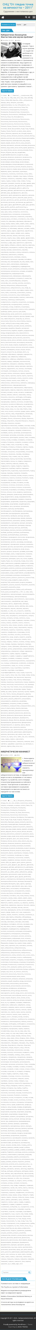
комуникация (5, 960)
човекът (12, 739)
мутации (19, 352)
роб (22, 589)
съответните (22, 663)
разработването (6, 570)
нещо (2, 406)
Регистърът (4, 580)
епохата (3, 893)
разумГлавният (18, 573)
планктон (11, 1083)
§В (14, 800)
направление (5, 364)
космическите (13, 309)
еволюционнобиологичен (9, 881)
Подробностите (5, 471)
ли (23, 319)
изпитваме (17, 257)
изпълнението (5, 259)
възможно (11, 157)
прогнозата (21, 537)
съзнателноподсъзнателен (17, 661)
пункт (18, 558)
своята (31, 606)
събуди (22, 651)
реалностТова (30, 577)
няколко (7, 414)
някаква (18, 1036)
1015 (5, 98)
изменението (12, 254)
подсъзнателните (24, 471)
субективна (15, 646)
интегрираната (15, 933)
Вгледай (24, 133)
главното (9, 176)
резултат (25, 580)
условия (18, 703)
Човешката (20, 741)
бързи (8, 131)
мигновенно (11, 335)
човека (7, 739)
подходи (3, 473)
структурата (20, 644)
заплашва (14, 907)
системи (15, 618)
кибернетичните (15, 952)
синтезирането (23, 615)
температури (26, 680)
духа (27, 205)
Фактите (18, 708)
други (10, 205)
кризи (12, 314)
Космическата (12, 964)
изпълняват (25, 922)
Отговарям (4, 447)
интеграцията (27, 931)
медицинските (28, 330)
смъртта (29, 627)
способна (17, 634)
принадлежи (15, 523)
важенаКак (4, 822)
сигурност (28, 613)
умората (10, 699)
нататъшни (16, 373)
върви (15, 169)
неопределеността (6, 1026)
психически (13, 556)
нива (11, 406)
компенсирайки (13, 297)
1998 (11, 98)
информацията (26, 276)
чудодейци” (11, 744)
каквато (19, 943)
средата (16, 637)
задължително (5, 233)
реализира (16, 575)
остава (3, 444)
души (2, 207)
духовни (31, 205)
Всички (10, 150)
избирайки (17, 917)
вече (14, 138)
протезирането (28, 547)
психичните (4, 558)
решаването (4, 585)
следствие (26, 620)
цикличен (4, 734)
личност (27, 319)
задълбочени (29, 231)
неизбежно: (13, 1019)
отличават (4, 452)
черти (11, 737)
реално (8, 577)
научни (19, 376)
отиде (26, 1074)
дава (24, 183)
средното (22, 637)
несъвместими (5, 1031)
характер (17, 725)
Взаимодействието (24, 824)
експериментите (19, 891)
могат (6, 345)
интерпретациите (6, 938)
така (19, 675)
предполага (21, 1109)
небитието (23, 383)
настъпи (20, 371)
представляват (14, 504)
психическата (5, 556)
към (2, 319)
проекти (25, 539)
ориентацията (14, 437)
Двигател (23, 865)
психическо (20, 556)
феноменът (4, 713)
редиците (15, 580)
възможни (4, 157)
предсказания (5, 1112)
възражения (29, 164)
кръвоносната (27, 314)
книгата (3, 290)
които (2, 292)
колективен (13, 957)
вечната (18, 138)
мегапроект (25, 328)
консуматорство (5, 304)
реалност (14, 577)
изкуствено (12, 252)
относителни (25, 1076)
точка (20, 687)
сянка (12, 675)
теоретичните (18, 682)
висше (19, 831)
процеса (3, 551)
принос (23, 1126)
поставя (26, 482)
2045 (25, 98)
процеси (9, 551)
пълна (25, 558)
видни (28, 140)
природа (28, 525)
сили (7, 615)
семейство (27, 611)
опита (32, 1052)
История (9, 941)
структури (28, 644)
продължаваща (5, 1135)
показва (19, 475)
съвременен (28, 651)
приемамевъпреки (24, 1121)
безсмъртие (4, 112)
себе (11, 611)
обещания (12, 416)
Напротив (27, 364)
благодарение (29, 817)
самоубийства (16, 601)
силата (3, 615)
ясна (17, 746)
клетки (14, 955)
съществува (10, 670)
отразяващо (25, 454)
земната (7, 240)
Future (2, 100)
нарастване (10, 366)
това (4, 687)
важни (29, 131)
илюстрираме (15, 262)
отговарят (20, 1071)
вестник (9, 138)
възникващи (4, 848)
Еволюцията (12, 884)
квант (2, 948)
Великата (14, 136)
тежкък (10, 680)
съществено (26, 668)
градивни (4, 860)
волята (21, 148)
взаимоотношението (19, 827)
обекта (32, 1038)
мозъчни (18, 347)
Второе (3, 152)
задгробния (20, 231)
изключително (16, 250)
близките (3, 126)
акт (10, 803)
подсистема (14, 471)
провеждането (12, 537)
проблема (16, 532)
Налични (3, 361)
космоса (21, 309)
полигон (30, 475)
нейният (9, 395)
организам (16, 433)
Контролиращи (13, 962)
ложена (3, 976)
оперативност (24, 428)
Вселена (26, 838)
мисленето (26, 338)
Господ (28, 181)
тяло (4, 694)
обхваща (3, 421)
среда (11, 637)
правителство (20, 1104)
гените (31, 853)
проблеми (4, 535)
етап (28, 219)
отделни (25, 447)
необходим (19, 397)
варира (17, 822)
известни (24, 245)
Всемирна (4, 841)
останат (27, 1069)
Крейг (24, 311)
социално (4, 632)
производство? (5, 544)
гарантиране (18, 853)
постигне (26, 485)
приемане (4, 1123)
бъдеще (31, 129)
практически (27, 492)
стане (11, 639)
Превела (3, 494)
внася (31, 834)
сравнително (5, 637)
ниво (15, 406)
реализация (8, 575)
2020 (21, 98)
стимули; (9, 642)
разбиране (10, 566)
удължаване (23, 696)
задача (9, 231)
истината (27, 938)
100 (2, 98)
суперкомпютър (5, 651)
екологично (24, 212)
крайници (4, 311)
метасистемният (16, 986)
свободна (25, 604)
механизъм (23, 990)
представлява (5, 504)
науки (2, 376)
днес (31, 869)
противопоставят (6, 1142)
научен (7, 376)
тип (26, 684)
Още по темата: (7, 91)
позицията (24, 473)
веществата (4, 824)
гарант (9, 171)
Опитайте (4, 1055)
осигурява (32, 1064)
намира (9, 361)
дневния (27, 869)
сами (27, 592)
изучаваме (26, 924)
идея (2, 245)
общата (31, 1043)
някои (3, 414)
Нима (2, 409)
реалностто (21, 577)
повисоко (27, 1085)
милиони (25, 335)
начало (19, 378)
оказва (33, 425)
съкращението (30, 661)
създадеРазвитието (28, 656)
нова (21, 409)
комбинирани (27, 957)
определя (18, 430)
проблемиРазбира (13, 535)
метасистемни (23, 983)
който (7, 292)
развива (16, 566)
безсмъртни (22, 810)
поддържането (5, 466)
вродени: (9, 838)
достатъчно (10, 200)
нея (6, 406)
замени (32, 905)
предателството (9, 497)
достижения (19, 202)
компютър (4, 300)
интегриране (25, 933)
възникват (27, 846)
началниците (12, 378)
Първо (8, 561)
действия (3, 193)
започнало (21, 235)
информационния (6, 276)
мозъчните (25, 347)
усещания (13, 703)
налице (28, 1005)
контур (11, 307)
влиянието (26, 834)
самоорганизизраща (7, 596)
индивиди (27, 926)
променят (4, 547)
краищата (31, 309)
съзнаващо (18, 658)
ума (2, 699)
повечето (21, 1085)
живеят (20, 898)
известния (31, 245)
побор (3, 1085)
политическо (5, 478)
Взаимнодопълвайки (28, 138)
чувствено (4, 744)
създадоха (4, 658)
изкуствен (25, 250)
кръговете (4, 316)
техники (3, 684)
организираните (25, 1062)
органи (10, 433)
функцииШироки (6, 722)
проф (22, 549)
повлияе (21, 463)
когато (14, 290)
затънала (3, 238)
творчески (28, 677)
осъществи (18, 444)
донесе (14, 197)
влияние (3, 148)
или (9, 262)
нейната (3, 395)
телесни (19, 680)
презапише (16, 506)
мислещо (3, 340)
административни (6, 105)
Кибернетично (5, 288)
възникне (19, 159)
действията (29, 867)
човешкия (27, 741)
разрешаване (5, 573)
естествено (14, 219)
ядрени (9, 746)
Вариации (11, 822)
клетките (19, 955)
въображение (5, 850)
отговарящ (26, 1071)
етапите (3, 221)
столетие (21, 642)
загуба (32, 228)
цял (16, 734)
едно (6, 212)
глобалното (11, 178)
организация (5, 435)
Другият (11, 876)
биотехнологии (19, 124)
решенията (12, 587)
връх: (14, 838)
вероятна (3, 138)
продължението (6, 539)
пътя (27, 561)
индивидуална (15, 266)
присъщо (17, 528)
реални (3, 577)
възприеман (20, 848)
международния (10, 333)
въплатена (11, 167)
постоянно (12, 1102)
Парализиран (5, 459)
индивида (20, 926)
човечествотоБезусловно (8, 741)
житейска (27, 226)
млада (17, 993)
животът (10, 903)
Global (7, 100)
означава (27, 425)
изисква (3, 250)
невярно (3, 1017)
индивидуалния (25, 266)
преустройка (24, 513)
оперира (31, 428)
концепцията (5, 309)
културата (16, 316)
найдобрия (20, 359)
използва (3, 922)
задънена (20, 905)
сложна (3, 623)
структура (13, 644)
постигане (12, 485)
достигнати (4, 202)
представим (30, 501)
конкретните (22, 302)
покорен (25, 475)
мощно (28, 349)
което (31, 290)
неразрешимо (13, 1028)
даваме (29, 183)
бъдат (23, 129)
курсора (22, 316)
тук (7, 691)
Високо (18, 143)
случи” (30, 625)
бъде (26, 129)
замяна (27, 233)
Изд (26, 247)
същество (4, 670)
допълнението (13, 874)
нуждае (23, 411)
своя (27, 606)
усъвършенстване (25, 706)
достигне (25, 874)
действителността (20, 867)
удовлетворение (6, 696)
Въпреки (23, 167)
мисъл (14, 340)
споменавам (20, 632)
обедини (22, 1038)
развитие (23, 566)
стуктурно (4, 646)
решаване (29, 582)
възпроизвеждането (18, 164)
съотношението (6, 665)
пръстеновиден (5, 554)
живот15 (9, 900)
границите (11, 183)
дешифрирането (16, 193)
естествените (17, 893)
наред (16, 366)
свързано (25, 608)
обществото (10, 421)
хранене (23, 727)
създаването (4, 656)
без (27, 107)
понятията (24, 1095)
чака (24, 734)
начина (3, 380)
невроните (19, 390)
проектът (13, 542)
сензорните (4, 613)
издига (20, 919)
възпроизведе (15, 162)
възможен (4, 843)
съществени (18, 668)
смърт (16, 627)
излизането (24, 252)
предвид (19, 1107)
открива (30, 447)
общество (20, 1045)
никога (3, 1033)
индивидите (4, 929)
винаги (13, 143)
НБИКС (23, 380)
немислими (22, 395)
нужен (28, 411)
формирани (4, 720)
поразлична (4, 1097)
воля (16, 148)
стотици (27, 642)
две (16, 186)
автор (8, 102)
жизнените (20, 226)
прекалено (4, 509)
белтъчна (4, 117)
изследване (27, 259)
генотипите (10, 855)
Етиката (26, 895)
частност (3, 737)
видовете (24, 829)
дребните (29, 202)
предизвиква (4, 499)
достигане (23, 200)
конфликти (17, 307)
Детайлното (14, 869)
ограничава (10, 1050)
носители (17, 411)
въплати (18, 167)
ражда (31, 563)
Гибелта (3, 176)
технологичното (19, 684)
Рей (9, 582)
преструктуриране (14, 513)
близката (27, 124)
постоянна (12, 487)
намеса (17, 1007)
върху (19, 169)
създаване (24, 653)
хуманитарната (5, 729)
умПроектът (17, 699)
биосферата (20, 817)
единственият (16, 886)
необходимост (21, 1024)
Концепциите (30, 962)
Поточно (3, 492)
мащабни (16, 981)
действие (10, 190)
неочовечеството (6, 399)
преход (11, 1119)
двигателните (22, 186)
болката (28, 126)
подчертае (17, 473)
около (3, 428)
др (25, 202)
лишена (28, 321)
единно (8, 886)
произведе (20, 542)
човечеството (20, 739)
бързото (13, 131)
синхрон (31, 615)
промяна (3, 1140)
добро (17, 872)
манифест (4, 326)
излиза (18, 252)
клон (23, 955)
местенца (3, 335)
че (7, 737)
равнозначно (9, 563)
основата (3, 442)
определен (11, 430)
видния (3, 143)
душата (21, 876)
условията (25, 703)
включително (10, 834)
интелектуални (5, 271)
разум (12, 573)
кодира (21, 290)
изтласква (4, 262)
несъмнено (4, 404)
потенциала (20, 1102)
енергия (3, 219)
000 (31, 95)
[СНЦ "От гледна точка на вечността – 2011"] (3, 17)
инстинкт (3, 931)
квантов (3, 285)
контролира (4, 307)
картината (12, 945)
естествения (25, 893)
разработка (22, 570)
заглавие (26, 228)
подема (13, 466)
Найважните (22, 357)
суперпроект (15, 651)
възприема (26, 159)
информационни (6, 273)
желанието (4, 898)
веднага (29, 133)
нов (17, 409)
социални (27, 630)
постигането (19, 485)
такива (28, 675)
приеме (23, 518)
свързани (19, 608)
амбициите (4, 107)
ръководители (13, 592)
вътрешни (25, 169)
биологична (16, 119)
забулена (25, 903)
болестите (22, 126)
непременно (25, 1026)
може (30, 345)
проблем (9, 532)
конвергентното (6, 302)
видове (8, 143)
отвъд (26, 444)
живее (17, 224)
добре (12, 872)
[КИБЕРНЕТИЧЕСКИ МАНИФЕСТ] (11, 758)
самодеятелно (5, 594)
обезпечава (28, 414)
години (8, 181)
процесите (16, 551)
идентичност (20, 243)
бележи (12, 812)
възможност (18, 157)
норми (8, 1036)
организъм (27, 435)
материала (22, 979)
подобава (12, 468)
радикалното (25, 563)
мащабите (11, 328)
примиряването (5, 523)
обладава (4, 418)
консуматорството (16, 304)
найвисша (13, 359)
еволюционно (30, 879)
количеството (21, 292)
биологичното (22, 121)
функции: (23, 720)
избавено (12, 245)
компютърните (19, 300)
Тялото (8, 694)
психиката (29, 554)
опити (22, 1055)
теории (26, 682)
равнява (16, 1147)
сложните (14, 623)
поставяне (4, 1100)
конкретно (13, 960)
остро (12, 444)
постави (25, 1097)
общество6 (27, 1045)
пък (21, 558)
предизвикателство (25, 497)
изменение (4, 254)
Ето (7, 221)
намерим (11, 1007)
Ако (28, 105)
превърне (4, 1107)
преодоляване (20, 1116)
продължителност (6, 1138)
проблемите (23, 535)
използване (10, 922)
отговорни (18, 447)
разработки (30, 570)
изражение (13, 259)
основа (8, 440)
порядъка (11, 480)
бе (31, 805)
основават (15, 1066)
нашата (14, 380)
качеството (27, 283)
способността (25, 634)
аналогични (24, 803)
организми (20, 435)
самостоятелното (19, 599)
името (8, 264)
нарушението (11, 368)
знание (9, 914)
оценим (10, 1081)
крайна (20, 967)
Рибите (18, 589)
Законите (26, 905)
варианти (15, 133)
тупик (10, 691)
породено (4, 480)
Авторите (13, 102)
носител (10, 411)
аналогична (17, 107)
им (20, 262)
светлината (4, 604)
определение (12, 1057)
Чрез (32, 741)
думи (23, 205)
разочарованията (27, 568)
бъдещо (3, 131)
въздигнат (20, 155)
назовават (19, 1002)
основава (14, 440)
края (19, 311)
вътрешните (4, 853)
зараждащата (12, 910)
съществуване (19, 670)
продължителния (16, 539)
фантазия (24, 708)
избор (3, 919)
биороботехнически (7, 124)
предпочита (22, 501)
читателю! (31, 737)
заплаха (15, 235)
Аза (16, 105)
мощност (3, 352)
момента (3, 349)
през (11, 506)
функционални (26, 722)
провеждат (25, 1131)
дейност (19, 188)
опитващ (17, 1055)
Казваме (11, 943)
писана (12, 461)
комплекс (22, 297)
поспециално (18, 1097)
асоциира (17, 805)
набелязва (4, 354)
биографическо (18, 117)
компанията (4, 297)
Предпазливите (5, 501)
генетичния (19, 174)
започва (20, 907)
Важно (3, 133)
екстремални (16, 214)
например (21, 364)
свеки (26, 601)
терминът (31, 682)
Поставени (20, 482)
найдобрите (21, 1005)
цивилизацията (27, 732)
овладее (3, 1050)
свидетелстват (18, 604)
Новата (25, 409)
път (12, 561)
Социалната (19, 630)
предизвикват (13, 499)
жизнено (16, 903)
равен (2, 563)
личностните (5, 321)
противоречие (25, 1142)
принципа (29, 523)
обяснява (4, 423)
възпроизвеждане (6, 164)
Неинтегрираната (15, 1021)
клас (23, 288)
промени (22, 544)
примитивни (24, 1123)
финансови (27, 715)
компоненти (29, 297)
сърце (13, 665)
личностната (12, 974)
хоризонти (16, 727)
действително (30, 190)
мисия (14, 338)
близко (9, 126)
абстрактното (28, 100)
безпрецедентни (15, 110)
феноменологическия (21, 710)
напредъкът (13, 364)
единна (32, 209)
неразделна (4, 1028)
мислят (13, 993)
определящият (20, 1059)
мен (17, 333)
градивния (10, 860)
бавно (28, 805)
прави (13, 1104)
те (7, 680)
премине (12, 1116)
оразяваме (4, 433)
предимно (21, 499)
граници (17, 860)
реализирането (25, 575)
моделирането (23, 345)
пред (2, 497)
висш (22, 143)
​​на (8, 1002)
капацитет (25, 281)
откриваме (4, 1076)
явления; (3, 746)
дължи (3, 879)
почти (14, 492)
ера (7, 893)
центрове (10, 732)
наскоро (21, 368)
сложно (20, 623)
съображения (14, 663)
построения (4, 490)
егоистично (21, 209)
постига (16, 1100)
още (19, 456)
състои (21, 665)
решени (11, 585)
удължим (30, 696)
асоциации (10, 805)
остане (32, 1069)
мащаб (10, 981)
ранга (2, 575)
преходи (28, 1119)
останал (21, 1069)
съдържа (17, 653)
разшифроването (29, 573)
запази (8, 907)
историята (19, 278)
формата (3, 718)
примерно (29, 520)
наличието (27, 359)
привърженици (15, 518)
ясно (21, 746)
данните (11, 186)
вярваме (31, 169)
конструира (30, 302)
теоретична (10, 682)
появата (3, 1104)
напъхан (23, 1009)
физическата (19, 713)
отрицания (4, 456)
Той (11, 687)
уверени (28, 694)
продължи (23, 1135)
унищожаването (6, 701)
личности (25, 971)
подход (32, 471)
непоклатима (17, 1026)
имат (31, 262)
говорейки (18, 178)
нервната (13, 402)
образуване (14, 1043)
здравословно (30, 238)
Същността (28, 672)
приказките (16, 520)
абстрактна (21, 800)
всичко (15, 150)
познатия (25, 1090)
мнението (31, 340)
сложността (4, 625)
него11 (9, 1017)
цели (25, 729)
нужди (13, 1036)
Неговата (3, 392)
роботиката (28, 589)
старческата (17, 639)
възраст (26, 848)
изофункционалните (7, 257)
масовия (16, 326)
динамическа (17, 195)
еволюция (14, 209)
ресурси (22, 582)
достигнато (11, 202)
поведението (27, 461)
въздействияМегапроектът (9, 155)
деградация (12, 188)
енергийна (28, 216)
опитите (27, 1055)
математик (28, 326)
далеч (2, 186)
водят (13, 836)
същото (7, 675)
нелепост (29, 1021)
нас (17, 368)
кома (18, 295)
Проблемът (4, 537)
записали (9, 235)
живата (13, 224)
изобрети (20, 254)
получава (18, 1093)
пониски (3, 1095)
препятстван (4, 513)
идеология (28, 243)
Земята (18, 240)
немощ (28, 395)
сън (2, 663)
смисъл (11, 627)
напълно (17, 1009)
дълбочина (27, 876)
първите (30, 558)
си (23, 613)
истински (3, 278)
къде (32, 316)
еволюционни (20, 879)
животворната (5, 226)
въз (16, 152)
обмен (16, 1040)
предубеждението (24, 504)
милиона (18, 335)
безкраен (7, 808)
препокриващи (27, 511)
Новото (3, 1036)
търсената (21, 691)
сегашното (20, 611)
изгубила (21, 247)
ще (24, 744)
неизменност (5, 1021)
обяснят (26, 1047)
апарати (3, 805)
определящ (11, 1059)
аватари (3, 102)
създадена (18, 656)
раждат (21, 1147)
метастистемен (25, 986)
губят (7, 862)
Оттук (10, 456)
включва (3, 145)
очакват (14, 456)
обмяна (21, 1040)
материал (15, 979)
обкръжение (26, 416)
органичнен (19, 1064)
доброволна (23, 872)
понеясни (18, 478)
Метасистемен (5, 983)
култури (3, 971)
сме (2, 627)
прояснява (29, 551)
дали (6, 186)
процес (27, 549)
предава (13, 1107)
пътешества (17, 561)
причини (19, 530)
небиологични (15, 383)
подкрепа (19, 466)
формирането (24, 718)
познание (13, 475)
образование (29, 1040)
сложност (26, 623)
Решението (24, 585)
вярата (11, 853)
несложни (20, 402)
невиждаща (31, 383)
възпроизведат (5, 162)
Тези (14, 680)
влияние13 (18, 834)
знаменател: (26, 912)
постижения (4, 487)
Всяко (31, 150)
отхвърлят (21, 1078)
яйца (13, 746)
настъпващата (13, 371)
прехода (20, 516)
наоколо (22, 1007)
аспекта (23, 805)
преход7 (16, 1119)
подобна (18, 468)
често (15, 737)
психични (28, 556)
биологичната (24, 119)
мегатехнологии (6, 330)
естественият (5, 895)
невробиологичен (6, 385)
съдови (12, 653)
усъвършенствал (15, 706)
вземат (3, 829)
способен (4, 634)
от (23, 444)
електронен (13, 216)
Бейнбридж (22, 114)
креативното (4, 969)
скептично (22, 618)
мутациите (28, 1000)
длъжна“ (21, 869)
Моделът (13, 998)
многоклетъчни (29, 993)
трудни (24, 689)
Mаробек (15, 100)
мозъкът (3, 1000)
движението (4, 188)
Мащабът (18, 328)
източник (19, 924)
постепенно (4, 485)
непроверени (26, 399)
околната (10, 1052)
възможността (27, 157)
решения (31, 585)
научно (24, 376)
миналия (31, 335)
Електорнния (5, 216)
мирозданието (5, 993)
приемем (29, 518)
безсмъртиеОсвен (14, 112)
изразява (21, 259)
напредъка (4, 1009)
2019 (18, 98)
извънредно (4, 247)
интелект (31, 269)
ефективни (12, 221)
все (2, 150)
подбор (19, 1088)
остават (8, 444)
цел (12, 729)
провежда (18, 1131)
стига (28, 639)
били (19, 812)
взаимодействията (6, 827)
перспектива (19, 459)
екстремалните (25, 214)
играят (3, 917)
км (29, 288)
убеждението (21, 694)
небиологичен (5, 383)
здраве (23, 238)
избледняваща (26, 917)
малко (26, 323)
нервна (20, 1028)
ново (2, 411)
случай (26, 625)
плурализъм (26, 1083)
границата (4, 183)
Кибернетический (21, 285)
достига (16, 200)
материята (4, 981)
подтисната (4, 1090)
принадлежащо (15, 1126)
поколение (4, 1093)
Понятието (25, 478)
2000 (14, 98)
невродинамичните (7, 387)
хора (10, 727)
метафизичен (13, 988)
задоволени (12, 905)
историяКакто (11, 278)
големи (13, 181)
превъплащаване (28, 494)
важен (20, 131)
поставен (13, 482)
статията (24, 639)
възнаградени (5, 846)
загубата (3, 231)
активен (17, 803)
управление (15, 701)
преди (16, 497)
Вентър (32, 136)
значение (4, 243)
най (9, 357)
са (24, 592)
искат (22, 938)
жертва (8, 224)
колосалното (12, 295)
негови (20, 1017)
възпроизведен (24, 162)
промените (29, 544)
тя (1, 694)
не (26, 380)
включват (17, 145)
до (1, 197)
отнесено (18, 1076)
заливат (18, 233)
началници (4, 378)
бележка (29, 114)
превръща (28, 1104)
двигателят (30, 865)
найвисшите (13, 1005)
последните (17, 480)
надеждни (20, 354)
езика (10, 212)
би (12, 117)
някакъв (23, 1036)
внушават (3, 836)
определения (21, 1057)
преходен (26, 516)
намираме (16, 361)
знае (20, 912)
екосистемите (14, 888)
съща (12, 668)
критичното (18, 314)
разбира (3, 566)
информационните (18, 273)
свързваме (4, 611)
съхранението (5, 668)
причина (12, 530)
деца (8, 193)
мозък (8, 347)
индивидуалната (14, 929)
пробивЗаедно (26, 530)
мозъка (12, 347)
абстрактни (28, 800)
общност (31, 421)
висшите (27, 143)
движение (29, 186)
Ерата (8, 219)
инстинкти (4, 269)
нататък (9, 373)
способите (11, 634)
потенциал (28, 490)
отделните (15, 1074)
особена (31, 442)
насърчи (26, 371)
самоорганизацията (28, 594)
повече (3, 463)
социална (12, 630)
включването (10, 145)
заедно (12, 233)
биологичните (23, 815)
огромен (17, 423)
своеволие (11, 606)
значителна (28, 914)
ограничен (10, 423)
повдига (20, 461)
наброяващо (12, 354)
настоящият (4, 371)
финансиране (18, 715)
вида (10, 829)
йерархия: (31, 941)
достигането (30, 200)
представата (20, 1112)
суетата (10, 649)
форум (11, 720)
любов (8, 323)
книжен (8, 290)
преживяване (5, 506)
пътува (23, 561)
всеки (5, 150)
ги (23, 855)
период (12, 459)
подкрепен (25, 466)
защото (3, 912)
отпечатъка (4, 454)
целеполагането (18, 729)
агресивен (20, 102)
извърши (14, 919)
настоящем (28, 368)
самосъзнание (29, 599)
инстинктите (10, 931)
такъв (2, 677)
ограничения (18, 1050)
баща (23, 107)
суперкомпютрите (28, 649)
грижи (3, 862)
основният (10, 1069)
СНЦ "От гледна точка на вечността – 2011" (18, 6)
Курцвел (27, 316)
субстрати (4, 649)
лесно (11, 971)
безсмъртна (4, 114)
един (27, 209)
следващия (19, 620)
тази (16, 675)
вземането (29, 827)
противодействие (6, 549)
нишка (7, 409)
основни (3, 1069)
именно (3, 264)
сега (15, 611)
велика (9, 136)
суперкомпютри (17, 649)
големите (26, 857)
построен (19, 487)
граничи (17, 183)
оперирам (4, 430)
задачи (14, 231)
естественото (22, 219)
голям (18, 181)
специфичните (12, 632)
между (3, 333)
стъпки (10, 646)
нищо (11, 409)
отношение (11, 452)
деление (3, 869)
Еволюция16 (28, 881)
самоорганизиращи (7, 599)
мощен (18, 349)
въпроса (29, 167)
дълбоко (12, 207)
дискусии (31, 195)
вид (24, 140)
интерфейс (29, 271)
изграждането (13, 247)
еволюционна (11, 879)
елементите (20, 216)
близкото (15, 126)
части (28, 734)
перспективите (5, 461)
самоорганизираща (20, 596)
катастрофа (4, 283)
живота (32, 224)
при (9, 518)
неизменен (31, 1019)
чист (26, 737)
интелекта (28, 936)
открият (22, 449)
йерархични (23, 941)
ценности (4, 732)
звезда (8, 912)
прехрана (4, 518)
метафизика (4, 988)
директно (25, 195)
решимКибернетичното (8, 589)
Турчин (14, 691)
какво (2, 281)
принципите (4, 525)
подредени (25, 468)
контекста (26, 304)
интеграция (18, 931)
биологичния (13, 121)
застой (28, 235)
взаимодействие (13, 824)
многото (24, 995)
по (16, 461)
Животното (4, 903)
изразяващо (4, 924)
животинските (22, 900)
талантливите (9, 677)
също (2, 675)
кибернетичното (16, 288)
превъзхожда (18, 494)
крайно (10, 311)
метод (13, 990)
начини (8, 380)
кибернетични (5, 952)
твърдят (3, 680)
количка (28, 292)
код (17, 290)
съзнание (25, 658)
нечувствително (28, 404)
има (23, 262)
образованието (5, 1043)
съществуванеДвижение (8, 672)
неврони (12, 390)
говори (25, 178)
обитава (19, 416)
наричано (29, 366)
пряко (13, 554)
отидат (21, 1074)
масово (22, 326)
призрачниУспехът (6, 520)
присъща (11, 528)
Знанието (30, 240)
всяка (19, 841)
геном (26, 174)
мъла (2, 1002)
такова (32, 675)
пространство (11, 1140)
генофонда (18, 855)
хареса (23, 725)
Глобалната (10, 857)
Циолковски (11, 734)
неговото (21, 392)
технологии (10, 684)
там (15, 677)
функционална (16, 722)
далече (23, 862)
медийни (14, 330)
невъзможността (29, 390)
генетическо (4, 174)
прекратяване (5, 1116)
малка (18, 976)
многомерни (21, 342)
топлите (15, 687)
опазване (8, 428)
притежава (24, 528)
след (9, 620)
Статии (4, 95)
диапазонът (4, 195)
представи (28, 1112)
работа (29, 1145)
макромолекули (11, 976)
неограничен (31, 1024)
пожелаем (11, 1090)
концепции (22, 962)
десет (8, 869)
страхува (7, 644)
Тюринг (32, 691)
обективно (4, 1040)
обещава (11, 1040)
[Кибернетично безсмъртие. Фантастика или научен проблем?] (11, 44)
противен (24, 1140)
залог (22, 233)
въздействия (21, 152)
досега (30, 197)
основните (17, 442)
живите (22, 224)
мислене (19, 338)
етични (32, 895)
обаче (17, 1038)
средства (28, 637)
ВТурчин (8, 152)
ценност (30, 729)
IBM (11, 100)
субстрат (31, 646)
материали (29, 979)
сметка (6, 627)
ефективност (28, 221)
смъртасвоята (22, 627)
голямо (23, 181)
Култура (10, 316)
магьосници (16, 323)
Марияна (10, 326)
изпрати (23, 257)
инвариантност (5, 266)
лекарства (19, 319)
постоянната (4, 1102)
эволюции (29, 744)
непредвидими (16, 399)
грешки (29, 860)
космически (20, 964)
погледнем (9, 1088)
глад (20, 176)
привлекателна (13, 1121)
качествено (22, 945)
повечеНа (9, 463)
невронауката (28, 387)
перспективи (27, 459)
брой (9, 129)
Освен (26, 437)
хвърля (28, 725)
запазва (3, 235)
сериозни (12, 613)
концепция (4, 964)
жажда (3, 224)
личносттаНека (20, 321)
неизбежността (22, 1019)
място (24, 352)
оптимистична (26, 430)
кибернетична (16, 950)
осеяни (3, 440)
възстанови (4, 167)
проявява (22, 551)
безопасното (5, 110)
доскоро (3, 200)
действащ (4, 190)
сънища (6, 663)
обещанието (5, 416)
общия (11, 1047)
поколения (11, 1093)
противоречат (16, 1142)
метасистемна (14, 983)
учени (2, 708)
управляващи (5, 703)
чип (23, 737)
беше (9, 117)
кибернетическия (6, 950)
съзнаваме (11, 658)
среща (3, 639)
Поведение (14, 1085)
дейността (25, 188)
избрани (8, 919)
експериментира (25, 888)
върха (24, 850)
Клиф (26, 288)
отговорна (11, 447)
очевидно (21, 1081)
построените (26, 487)
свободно (4, 606)
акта (13, 803)
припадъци (21, 525)
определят (4, 1059)
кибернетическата (19, 948)
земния (13, 240)
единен (22, 884)
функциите (29, 720)
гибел (30, 174)
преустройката (5, 516)
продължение (30, 537)
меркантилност (24, 333)
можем (3, 347)
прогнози (4, 1133)
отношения (29, 452)
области (9, 418)
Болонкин (4, 129)
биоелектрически (6, 119)
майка (22, 323)
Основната (10, 442)
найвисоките (5, 1005)
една (2, 212)
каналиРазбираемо (15, 281)
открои (27, 449)
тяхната (13, 694)
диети (10, 195)
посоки (11, 1097)
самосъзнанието (6, 601)
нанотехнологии (25, 361)
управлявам (22, 701)
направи (28, 1007)
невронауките (5, 390)
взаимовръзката (17, 140)
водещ (9, 836)
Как (30, 278)
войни (12, 148)
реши (18, 587)
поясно (8, 1104)
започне (25, 907)
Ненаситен (4, 397)
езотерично (16, 212)
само (31, 592)
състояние (27, 665)
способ (27, 632)
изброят (18, 245)
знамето (24, 240)
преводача (10, 494)
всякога (24, 841)
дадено (14, 862)
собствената (4, 630)
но (15, 409)
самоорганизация (15, 594)
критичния (19, 969)
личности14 (4, 974)
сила (33, 613)
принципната (13, 525)
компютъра (11, 300)
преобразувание (17, 511)
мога (2, 345)
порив (31, 478)
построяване (13, 490)
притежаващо (5, 530)
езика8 (3, 888)
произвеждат (28, 542)
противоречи (16, 549)
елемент (27, 891)
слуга (10, 625)
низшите (29, 406)
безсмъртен (24, 110)
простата (10, 547)
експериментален (6, 214)
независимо (28, 392)
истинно (3, 941)
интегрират (14, 936)
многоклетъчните (11, 342)
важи (24, 131)
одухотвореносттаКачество (9, 425)
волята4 (26, 836)
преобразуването (6, 511)
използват (18, 922)
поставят (10, 1100)
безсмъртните (5, 812)
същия (22, 672)
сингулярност (13, 615)
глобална (30, 176)
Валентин (9, 133)
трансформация (28, 687)
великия (26, 136)
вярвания (4, 171)
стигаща (3, 642)
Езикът (8, 888)
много (3, 342)
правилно (20, 492)
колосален (4, 295)
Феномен (11, 710)
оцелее (26, 1078)
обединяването (19, 414)
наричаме (22, 366)
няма (12, 414)
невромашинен (18, 387)
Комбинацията (24, 295)
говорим (30, 178)
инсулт (10, 269)
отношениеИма (20, 452)
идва (10, 243)
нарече (29, 1009)
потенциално (28, 1102)
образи (23, 418)
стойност (15, 642)
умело (6, 699)
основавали (21, 440)
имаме (27, 262)
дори (25, 197)
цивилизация (18, 732)
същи (18, 672)
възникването (11, 159)
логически (27, 974)
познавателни (5, 475)
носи (6, 411)
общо (22, 1047)
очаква (16, 1081)
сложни (8, 623)
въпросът (9, 169)
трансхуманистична (7, 689)
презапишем (25, 506)
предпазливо (15, 501)
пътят (31, 561)
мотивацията (11, 349)
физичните (10, 715)
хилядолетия (5, 727)
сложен (32, 620)
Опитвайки (10, 1055)
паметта (26, 456)
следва (13, 620)
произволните (14, 544)
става (7, 639)
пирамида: (4, 1083)
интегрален (16, 269)
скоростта (4, 620)
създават (11, 656)
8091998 (30, 98)
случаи (14, 625)
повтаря (3, 1088)
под (26, 463)
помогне (12, 478)
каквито (29, 943)
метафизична (22, 988)
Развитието (29, 566)
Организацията (14, 1062)
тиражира (31, 684)
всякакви (25, 150)
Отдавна (9, 1074)
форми (9, 718)
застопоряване (25, 910)
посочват (25, 480)
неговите (9, 392)
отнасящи (11, 1076)
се (8, 611)
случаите (20, 625)
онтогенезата (18, 1052)
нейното (15, 395)
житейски (4, 228)
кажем (27, 278)
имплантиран (15, 264)
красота (15, 311)
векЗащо (3, 136)
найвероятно (5, 359)
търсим (26, 691)
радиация (17, 563)
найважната (14, 357)
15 (8, 98)
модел (11, 345)
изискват (9, 250)
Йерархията (4, 943)
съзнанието (4, 661)
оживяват (20, 425)
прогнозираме (12, 1133)
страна (32, 642)
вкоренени (31, 145)
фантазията (4, 710)
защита (9, 238)
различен (11, 568)
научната (13, 376)
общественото (12, 1045)
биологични (4, 121)
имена (8, 926)
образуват (22, 1043)
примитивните (5, 1126)
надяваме (4, 357)
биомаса (13, 817)
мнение (25, 340)
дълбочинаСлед (21, 207)
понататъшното (27, 1093)
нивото (20, 406)
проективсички (5, 542)
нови (29, 409)
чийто (19, 737)
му (15, 352)
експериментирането (7, 891)
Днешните (4, 872)
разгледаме (4, 568)
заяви (18, 238)
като (9, 283)
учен (33, 706)
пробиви (3, 532)
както (6, 281)
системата (9, 618)
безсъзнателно (13, 114)
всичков (20, 150)
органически (5, 437)
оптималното (29, 1059)
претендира (4, 1119)
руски (6, 592)
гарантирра (23, 171)
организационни (26, 433)
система (3, 618)
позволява (18, 1090)
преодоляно (29, 1116)
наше (18, 380)
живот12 (3, 900)
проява (14, 1145)
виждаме (30, 829)
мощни (23, 349)
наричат (3, 368)
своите (17, 606)
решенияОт (4, 587)
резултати (4, 582)
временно (31, 148)
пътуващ (23, 1145)
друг (2, 205)
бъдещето (26, 819)
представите (4, 1114)
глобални (4, 178)
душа (16, 876)
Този (8, 687)
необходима (12, 1024)
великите (21, 136)
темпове (3, 682)
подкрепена (4, 468)
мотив (14, 1000)
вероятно (29, 822)
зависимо (20, 228)
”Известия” (15, 95)
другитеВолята (17, 205)
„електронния (25, 95)
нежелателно (5, 1019)
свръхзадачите (5, 608)
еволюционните (6, 209)
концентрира (25, 307)
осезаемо (32, 437)
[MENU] (34, 17)
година (3, 181)
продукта (20, 1133)
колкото (19, 957)
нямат (12, 1038)
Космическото (29, 964)
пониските (10, 1095)
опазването (25, 1052)
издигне (30, 247)
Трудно (29, 689)
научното (30, 376)
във (13, 152)
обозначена (16, 418)
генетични (12, 174)
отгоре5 (3, 1074)
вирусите (8, 831)
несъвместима (28, 402)
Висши (24, 831)
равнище (10, 1147)
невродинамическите (19, 385)
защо (14, 238)
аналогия (31, 803)
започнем (4, 910)
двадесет (14, 865)
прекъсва (11, 509)
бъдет (14, 819)
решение (17, 585)
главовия (15, 176)
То (1, 687)
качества (14, 283)
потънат (9, 492)
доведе (30, 872)
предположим (29, 1109)
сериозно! (19, 613)
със (17, 665)
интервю (22, 271)
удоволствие (15, 696)
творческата (20, 677)
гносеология (19, 857)
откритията (15, 449)
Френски (16, 720)
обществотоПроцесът (21, 421)
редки (20, 580)
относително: (5, 1078)
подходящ (10, 473)
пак (22, 456)
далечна (28, 862)
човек (2, 739)
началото (25, 378)
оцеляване (4, 1081)
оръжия (21, 437)
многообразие (16, 995)
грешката (23, 860)
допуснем (20, 197)
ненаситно (11, 397)
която (26, 309)
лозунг (3, 323)
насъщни (3, 373)
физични (3, 715)
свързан (12, 608)
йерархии (16, 941)
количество (13, 292)
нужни (32, 411)
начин (31, 378)
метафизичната (5, 990)
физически (27, 713)
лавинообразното (9, 319)
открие (3, 449)
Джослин (24, 193)
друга (6, 205)
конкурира (20, 960)
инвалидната (24, 264)
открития (8, 449)
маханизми (4, 328)
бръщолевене (16, 129)
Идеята (7, 245)
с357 (21, 592)
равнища (3, 1147)
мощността (10, 352)
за (8, 228)
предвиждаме (27, 1107)
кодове (26, 290)
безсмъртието (25, 112)
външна (32, 848)
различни (18, 568)
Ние (24, 406)
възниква (3, 159)
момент (31, 347)
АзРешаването (22, 105)
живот (27, 224)
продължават (27, 1133)
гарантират (15, 171)
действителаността (19, 190)
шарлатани (18, 744)
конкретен (14, 302)
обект (27, 1038)
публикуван (12, 558)
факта (9, 708)
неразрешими (5, 402)
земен (3, 240)
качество (20, 283)
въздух (26, 155)
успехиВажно (5, 706)
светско (10, 604)
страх (2, 644)
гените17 (3, 855)
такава (23, 675)
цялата (20, 734)
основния (25, 442)
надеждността (28, 354)
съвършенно (5, 653)
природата (4, 528)
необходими (27, 397)
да (21, 183)
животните (13, 226)
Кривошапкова (5, 314)
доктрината (4, 874)
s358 (20, 100)
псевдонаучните (20, 554)
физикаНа (12, 713)
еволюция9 (4, 884)
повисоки (15, 463)
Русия (2, 592)
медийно (20, 330)
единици (28, 884)
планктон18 (18, 1083)
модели (15, 345)
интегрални (24, 269)
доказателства (7, 197)
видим (14, 829)
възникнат (12, 848)
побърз (8, 1085)
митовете (19, 340)
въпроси (3, 169)
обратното (30, 418)
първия (3, 561)
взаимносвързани (6, 140)
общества (4, 1045)
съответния (30, 663)
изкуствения (4, 252)
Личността (12, 321)
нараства (3, 366)
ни (9, 406)
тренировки (17, 689)
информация (17, 276)
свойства (22, 606)
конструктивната (29, 960)
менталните (27, 981)
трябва (3, 691)
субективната (24, 646)
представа (13, 1112)
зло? (17, 912)
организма (13, 435)
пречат (3, 1121)
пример (23, 520)
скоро (28, 618)
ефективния (19, 221)
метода (17, 990)
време (25, 148)
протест (18, 1140)
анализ (10, 107)
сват (22, 601)
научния (28, 1012)
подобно (25, 1088)
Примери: (17, 1123)
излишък (32, 252)
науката (22, 373)
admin (18, 40)
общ (27, 1043)
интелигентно (15, 271)
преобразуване (19, 509)
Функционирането (6, 725)
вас (20, 133)
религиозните (15, 582)
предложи (28, 499)
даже (33, 183)
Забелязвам (13, 228)
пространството (18, 547)
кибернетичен (10, 285)
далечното (4, 865)
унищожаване (26, 699)
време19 (3, 838)
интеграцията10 (5, 933)
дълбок (7, 207)
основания (29, 440)
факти (13, 708)
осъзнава (3, 1071)
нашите (24, 1014)
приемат (10, 1123)
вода (8, 148)
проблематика (24, 532)
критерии (12, 969)
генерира (25, 853)
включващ (24, 145)
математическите (6, 979)
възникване (20, 846)
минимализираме (6, 338)
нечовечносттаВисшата (16, 404)
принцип (22, 523)
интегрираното (5, 936)
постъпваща (21, 490)
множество (29, 342)
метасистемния (5, 986)
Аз (13, 105)
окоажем (3, 1052)
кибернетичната (27, 950)
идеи (14, 243)
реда (9, 580)
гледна (24, 176)
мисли (9, 340)
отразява (18, 454)
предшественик (23, 1114)
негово (15, 392)
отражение (11, 454)
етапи (32, 219)
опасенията (15, 428)
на (28, 352)
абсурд (3, 803)
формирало (15, 718)
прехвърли (13, 516)
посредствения (5, 482)
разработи (15, 570)
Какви (24, 943)
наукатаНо (29, 373)
